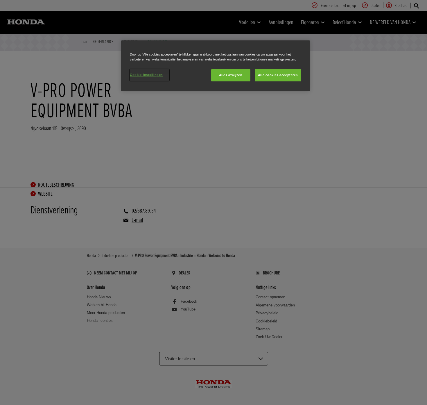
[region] (215, 65)
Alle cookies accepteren (278, 75)
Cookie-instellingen (146, 74)
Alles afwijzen (231, 75)
